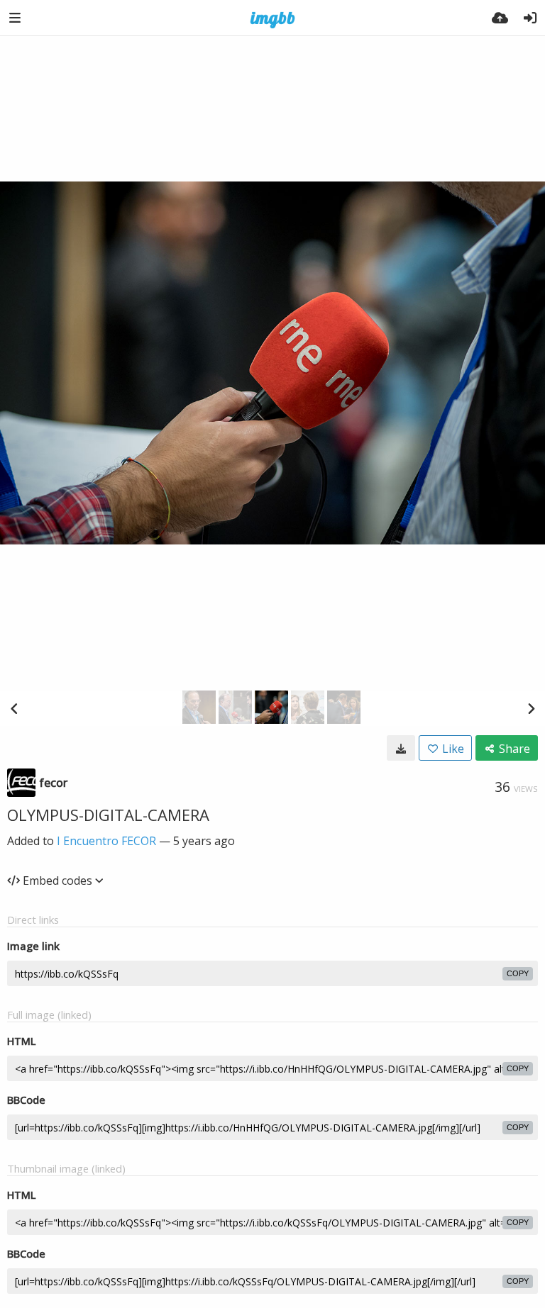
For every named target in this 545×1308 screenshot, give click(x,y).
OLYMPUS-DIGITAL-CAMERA (108, 814)
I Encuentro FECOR (106, 841)
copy (518, 973)
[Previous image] (14, 708)
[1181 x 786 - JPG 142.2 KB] (401, 748)
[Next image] (531, 708)
